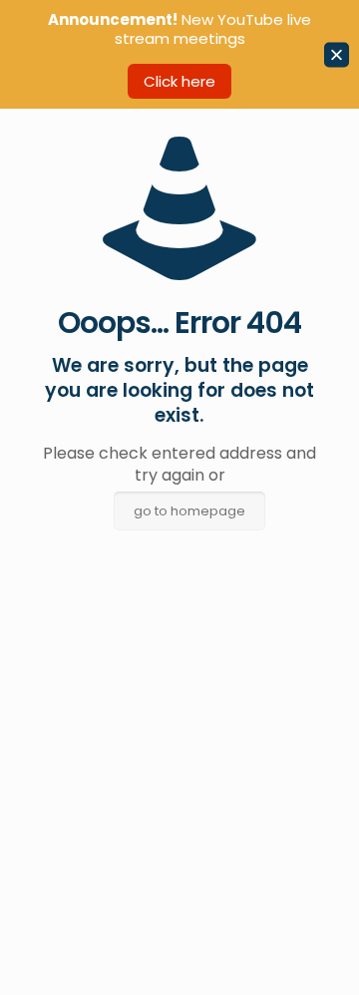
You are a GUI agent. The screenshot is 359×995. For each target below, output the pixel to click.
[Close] (336, 54)
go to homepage (189, 510)
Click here (179, 81)
